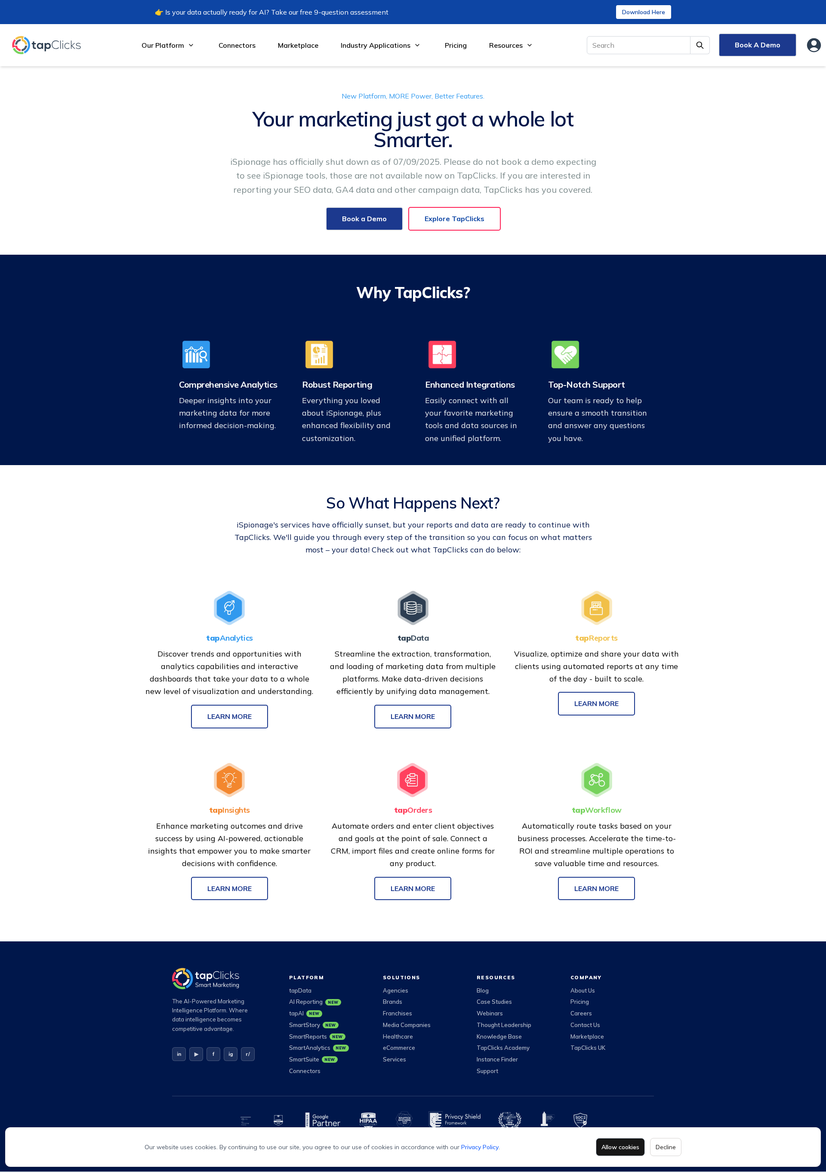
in (179, 1054)
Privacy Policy (480, 1147)
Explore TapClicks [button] (454, 218)
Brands (392, 1001)
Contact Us (585, 1024)
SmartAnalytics (317, 1047)
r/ (248, 1054)
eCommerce (399, 1047)
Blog (483, 990)
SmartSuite (312, 1059)
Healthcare (398, 1036)
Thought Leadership (504, 1024)
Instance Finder (497, 1059)
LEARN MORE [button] (229, 716)
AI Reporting (314, 1001)
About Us (582, 990)
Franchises (397, 1013)
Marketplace (298, 45)
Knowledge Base (499, 1036)
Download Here (643, 12)
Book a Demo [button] (364, 218)
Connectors (237, 45)
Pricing (456, 45)
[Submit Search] (700, 45)
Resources (506, 45)
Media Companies (407, 1024)
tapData (300, 990)
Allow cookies (620, 1147)
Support (487, 1070)
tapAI (304, 1013)
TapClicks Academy (503, 1047)
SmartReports (316, 1036)
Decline (666, 1147)
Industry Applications (375, 45)
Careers (581, 1013)
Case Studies (494, 1001)
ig (230, 1054)
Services (394, 1059)
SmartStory (312, 1024)
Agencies (395, 990)
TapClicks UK (587, 1047)
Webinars (490, 1013)
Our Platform (163, 45)
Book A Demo (757, 44)
